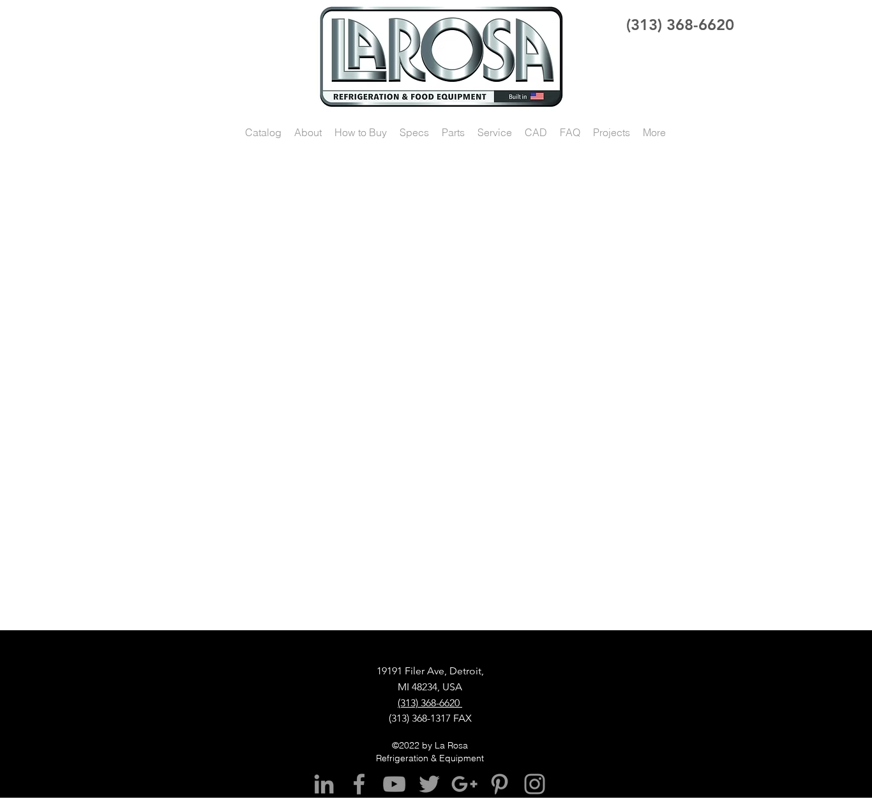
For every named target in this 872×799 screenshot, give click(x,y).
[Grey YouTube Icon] (394, 784)
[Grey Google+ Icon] (464, 784)
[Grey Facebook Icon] (359, 784)
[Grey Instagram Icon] (534, 784)
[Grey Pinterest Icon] (499, 784)
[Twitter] (429, 784)
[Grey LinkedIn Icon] (324, 784)
